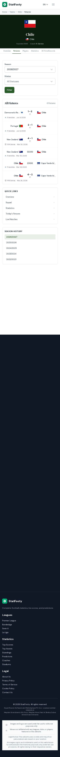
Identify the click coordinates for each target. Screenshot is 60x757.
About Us (6, 676)
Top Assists (7, 648)
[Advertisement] (30, 298)
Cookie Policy (8, 688)
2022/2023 (11, 259)
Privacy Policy (8, 680)
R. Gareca (40, 44)
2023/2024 (11, 253)
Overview (7, 51)
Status (8, 76)
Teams (12, 12)
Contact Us (7, 692)
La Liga (5, 632)
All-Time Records (48, 51)
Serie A (5, 628)
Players (25, 51)
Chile (20, 12)
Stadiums (6, 664)
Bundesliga (7, 624)
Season (8, 64)
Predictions (7, 656)
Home (4, 12)
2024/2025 (11, 248)
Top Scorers (7, 644)
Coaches (6, 660)
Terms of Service (9, 684)
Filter (9, 89)
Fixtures (16, 51)
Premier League (9, 620)
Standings (6, 652)
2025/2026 (11, 242)
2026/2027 (11, 237)
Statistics (35, 51)
